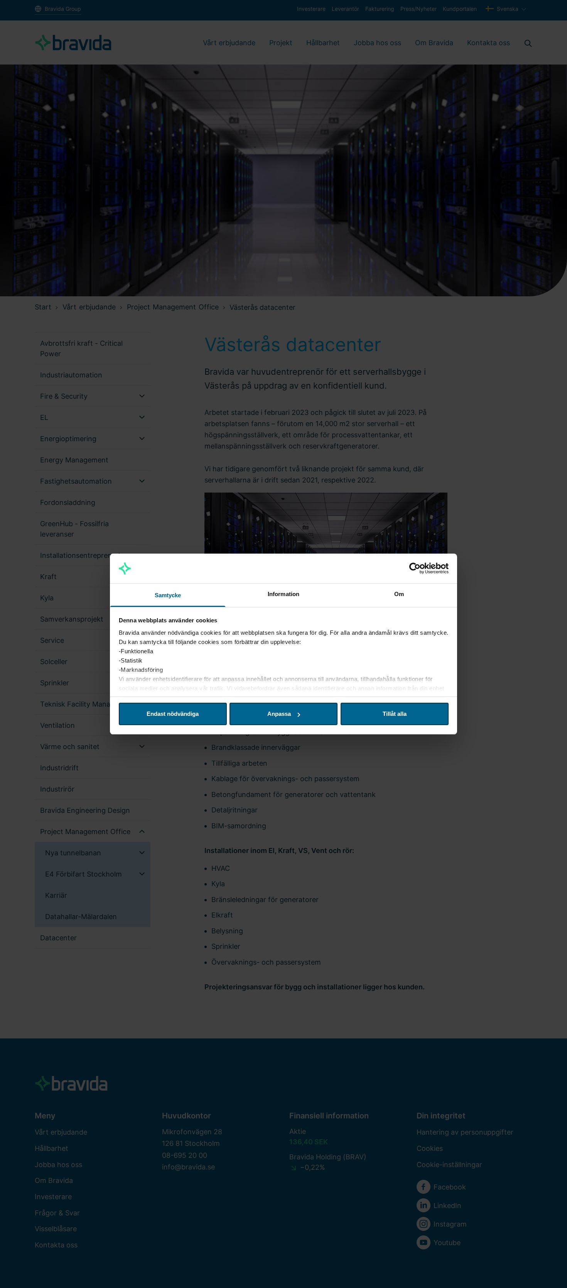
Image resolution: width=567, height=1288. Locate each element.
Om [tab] (399, 594)
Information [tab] (283, 594)
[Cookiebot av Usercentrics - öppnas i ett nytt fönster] (415, 568)
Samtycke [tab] (168, 595)
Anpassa (279, 713)
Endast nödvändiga (173, 713)
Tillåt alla (395, 713)
